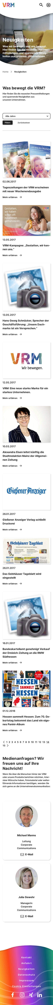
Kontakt (26, 957)
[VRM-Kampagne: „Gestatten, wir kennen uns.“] (26, 220)
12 (40, 742)
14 (47, 742)
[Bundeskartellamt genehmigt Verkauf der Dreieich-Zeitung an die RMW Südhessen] (26, 615)
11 (36, 742)
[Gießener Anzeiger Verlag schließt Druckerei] (26, 492)
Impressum (26, 980)
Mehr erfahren (10, 197)
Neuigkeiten (26, 969)
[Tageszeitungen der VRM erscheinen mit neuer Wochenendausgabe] (26, 159)
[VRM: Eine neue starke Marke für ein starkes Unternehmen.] (26, 360)
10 (32, 742)
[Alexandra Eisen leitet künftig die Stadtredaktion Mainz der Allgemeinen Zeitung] (26, 424)
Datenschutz (26, 974)
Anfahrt (26, 963)
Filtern (7, 123)
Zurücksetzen (24, 123)
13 (43, 742)
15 (4, 745)
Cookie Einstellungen (26, 986)
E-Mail (29, 854)
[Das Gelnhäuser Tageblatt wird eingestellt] (26, 551)
